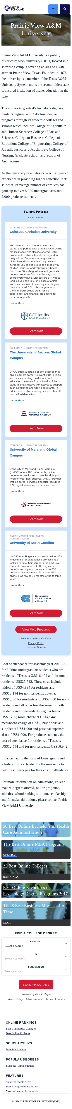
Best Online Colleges (18, 1033)
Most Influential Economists (22, 1091)
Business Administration (20, 1065)
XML (56, 1101)
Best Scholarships (16, 1049)
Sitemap (47, 1101)
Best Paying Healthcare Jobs (22, 1086)
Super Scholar (14, 8)
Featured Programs (36, 211)
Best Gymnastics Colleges (21, 1028)
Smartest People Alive (18, 1081)
